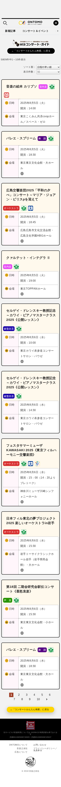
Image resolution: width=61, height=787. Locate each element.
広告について (21, 752)
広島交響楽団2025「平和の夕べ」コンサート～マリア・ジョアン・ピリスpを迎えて (31, 194)
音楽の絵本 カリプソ (21, 86)
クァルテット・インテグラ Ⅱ (28, 258)
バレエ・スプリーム (21, 138)
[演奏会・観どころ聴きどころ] (30, 208)
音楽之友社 (22, 748)
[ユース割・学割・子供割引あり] (51, 86)
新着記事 (10, 30)
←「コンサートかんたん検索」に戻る (31, 50)
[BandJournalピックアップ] (6, 94)
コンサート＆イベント (35, 30)
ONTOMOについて (18, 745)
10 (38, 699)
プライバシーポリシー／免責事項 (45, 749)
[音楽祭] (37, 463)
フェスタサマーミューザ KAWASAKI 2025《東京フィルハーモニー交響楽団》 (31, 450)
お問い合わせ (39, 745)
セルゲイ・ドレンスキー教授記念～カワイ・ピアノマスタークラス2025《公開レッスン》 (31, 315)
